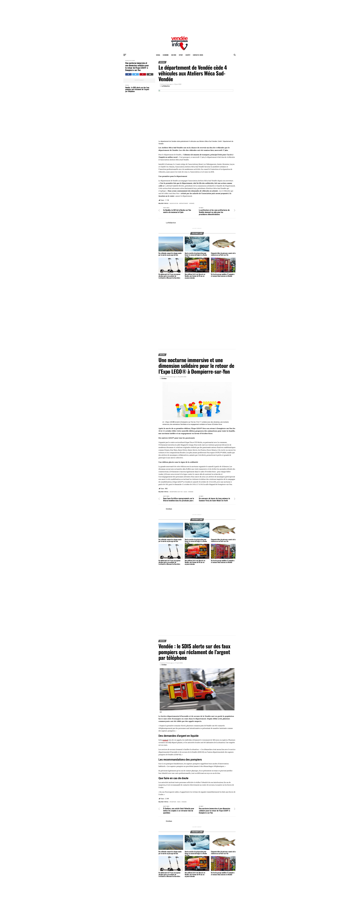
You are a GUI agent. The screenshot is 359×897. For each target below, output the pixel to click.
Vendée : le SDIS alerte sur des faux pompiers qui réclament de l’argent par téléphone (137, 112)
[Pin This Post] (142, 74)
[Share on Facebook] (128, 74)
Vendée (192, 203)
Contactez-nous (198, 55)
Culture (173, 55)
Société (187, 55)
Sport (181, 55)
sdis (179, 802)
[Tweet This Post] (135, 74)
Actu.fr (165, 740)
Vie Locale (132, 60)
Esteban (164, 378)
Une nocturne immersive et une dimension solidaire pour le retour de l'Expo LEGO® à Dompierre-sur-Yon (137, 66)
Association (174, 203)
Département (184, 203)
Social (158, 55)
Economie (166, 55)
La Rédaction (166, 86)
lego (185, 491)
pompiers (173, 802)
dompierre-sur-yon (176, 491)
